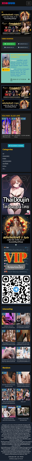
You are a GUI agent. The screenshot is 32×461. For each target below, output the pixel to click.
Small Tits (24, 64)
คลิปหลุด (13, 62)
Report (6, 70)
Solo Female (14, 65)
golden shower (15, 71)
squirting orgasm (16, 76)
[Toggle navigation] (28, 3)
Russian (18, 64)
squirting (22, 74)
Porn (4, 159)
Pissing (13, 64)
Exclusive (19, 62)
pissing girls (25, 69)
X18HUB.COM (12, 457)
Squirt (20, 65)
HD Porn (25, 62)
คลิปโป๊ (25, 60)
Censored (6, 156)
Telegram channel (16, 146)
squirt (17, 74)
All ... (4, 169)
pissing (19, 69)
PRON (21, 457)
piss (15, 69)
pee (21, 71)
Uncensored (7, 161)
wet (22, 72)
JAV (18, 457)
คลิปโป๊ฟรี (20, 60)
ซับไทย (4, 166)
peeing (18, 72)
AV (3, 154)
